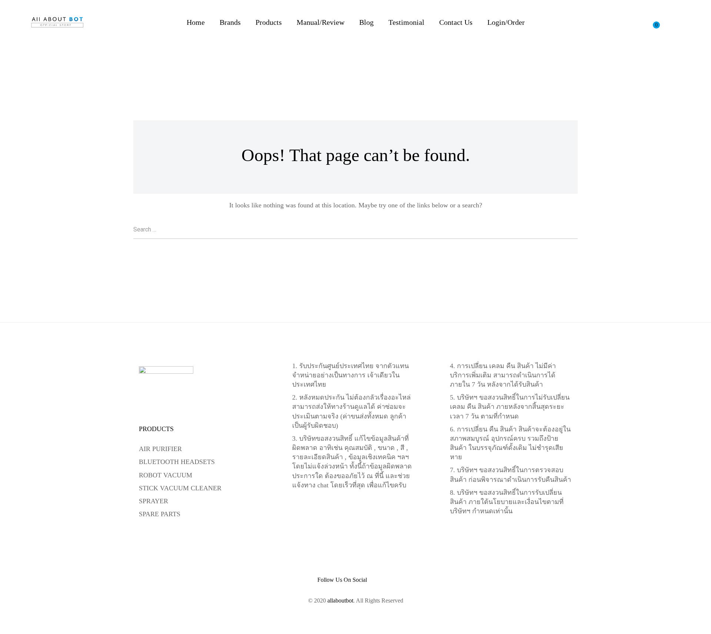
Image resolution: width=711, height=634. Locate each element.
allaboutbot (340, 600)
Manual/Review (320, 22)
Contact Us (456, 22)
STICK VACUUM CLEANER (180, 488)
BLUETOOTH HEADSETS (177, 462)
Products (269, 22)
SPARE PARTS (159, 514)
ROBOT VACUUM (165, 475)
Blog (366, 22)
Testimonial (406, 22)
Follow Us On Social (342, 580)
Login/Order (506, 22)
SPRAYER (153, 501)
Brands (230, 22)
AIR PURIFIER (160, 449)
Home (196, 22)
